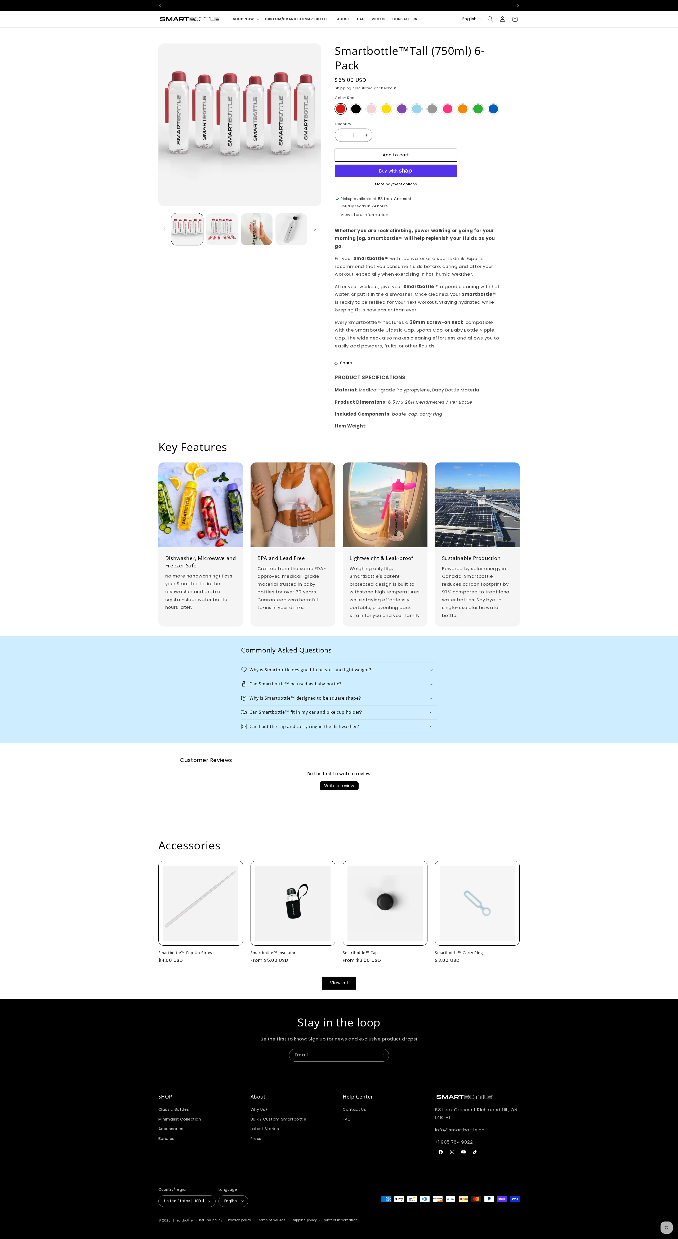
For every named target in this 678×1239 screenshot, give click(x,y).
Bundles (166, 1138)
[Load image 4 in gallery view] (291, 229)
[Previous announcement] (160, 5)
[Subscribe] (383, 1055)
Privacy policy (239, 1220)
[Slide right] (315, 229)
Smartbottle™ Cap (360, 952)
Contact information (340, 1220)
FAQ (347, 1119)
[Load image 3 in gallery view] (257, 229)
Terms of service (271, 1220)
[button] (245, 19)
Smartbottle (182, 1220)
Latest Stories (265, 1129)
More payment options (396, 184)
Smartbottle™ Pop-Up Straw (185, 952)
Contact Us (354, 1109)
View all (339, 983)
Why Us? (259, 1109)
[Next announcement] (518, 5)
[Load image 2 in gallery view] (222, 229)
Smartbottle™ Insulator (273, 952)
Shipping (343, 88)
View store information (364, 214)
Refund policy (211, 1220)
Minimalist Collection (179, 1119)
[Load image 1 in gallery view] (187, 229)
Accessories (171, 1129)
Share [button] (346, 362)
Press (256, 1138)
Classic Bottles (173, 1109)
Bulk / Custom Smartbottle (278, 1119)
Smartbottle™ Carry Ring (459, 952)
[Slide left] (164, 229)
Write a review (339, 786)
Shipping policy (304, 1220)
